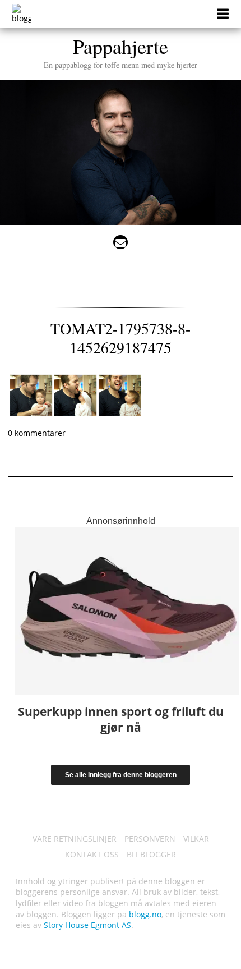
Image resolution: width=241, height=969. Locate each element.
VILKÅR (196, 838)
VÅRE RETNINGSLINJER (75, 838)
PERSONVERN (149, 838)
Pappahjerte (120, 51)
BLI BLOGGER (151, 854)
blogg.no (145, 914)
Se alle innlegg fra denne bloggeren (121, 775)
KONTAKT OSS (92, 854)
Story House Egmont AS (87, 925)
